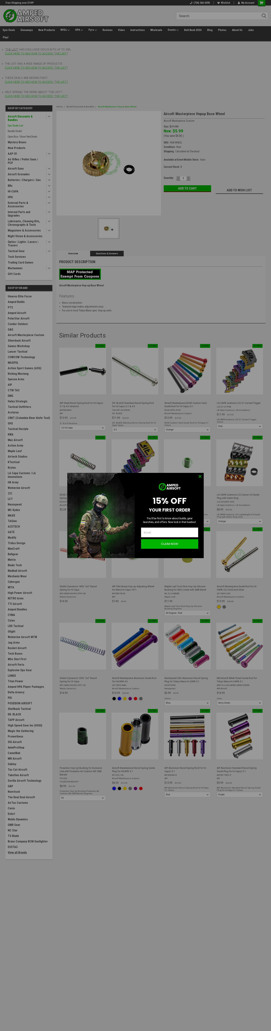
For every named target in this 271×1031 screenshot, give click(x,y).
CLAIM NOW (169, 544)
